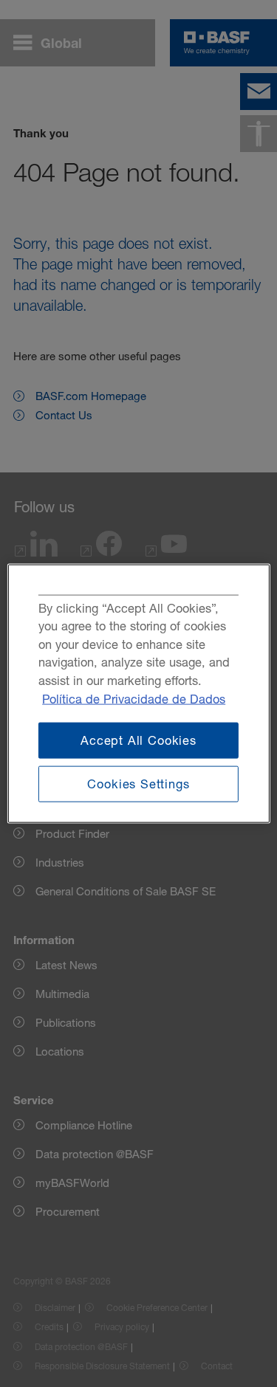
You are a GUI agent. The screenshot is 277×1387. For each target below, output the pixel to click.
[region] (138, 693)
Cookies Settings (138, 783)
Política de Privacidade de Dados (133, 698)
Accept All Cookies (138, 740)
